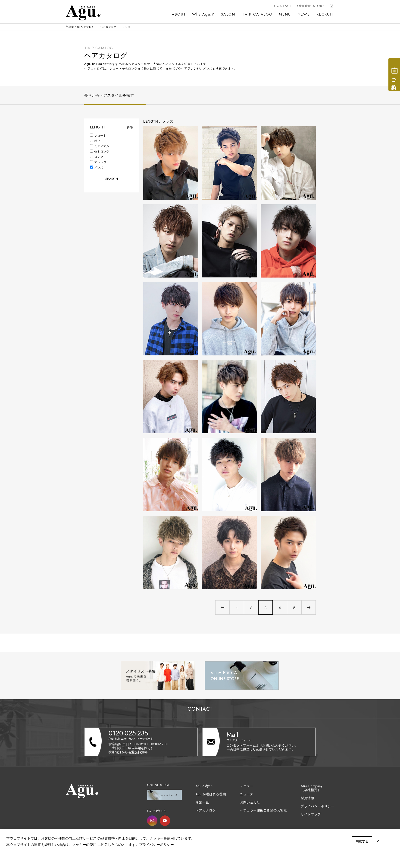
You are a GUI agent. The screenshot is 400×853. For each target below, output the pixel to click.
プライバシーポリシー (156, 844)
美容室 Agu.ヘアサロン (80, 27)
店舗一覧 (202, 802)
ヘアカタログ (108, 27)
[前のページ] (222, 607)
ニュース (246, 794)
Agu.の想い (204, 786)
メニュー (246, 786)
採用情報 (307, 798)
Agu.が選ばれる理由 (211, 794)
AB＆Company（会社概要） (311, 788)
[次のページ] (308, 607)
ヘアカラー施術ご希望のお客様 (263, 810)
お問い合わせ (250, 802)
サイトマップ (311, 814)
